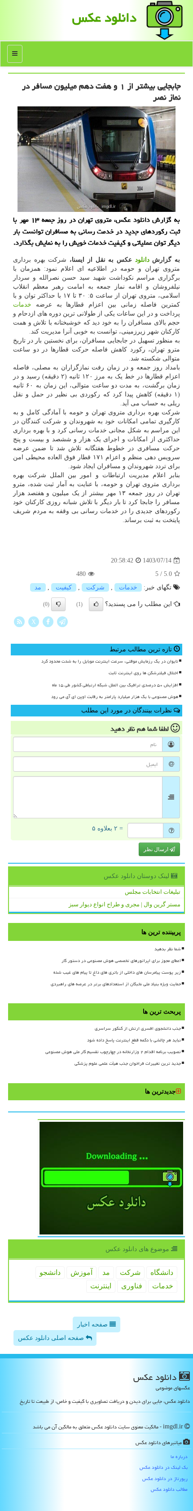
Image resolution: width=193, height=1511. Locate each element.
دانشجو (50, 1272)
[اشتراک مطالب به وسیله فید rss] (19, 621)
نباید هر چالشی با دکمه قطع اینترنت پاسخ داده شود (134, 1040)
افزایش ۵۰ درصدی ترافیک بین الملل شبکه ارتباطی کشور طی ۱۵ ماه (115, 685)
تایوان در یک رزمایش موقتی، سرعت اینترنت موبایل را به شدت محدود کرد (109, 661)
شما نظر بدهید (167, 948)
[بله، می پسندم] (96, 604)
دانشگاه (161, 1272)
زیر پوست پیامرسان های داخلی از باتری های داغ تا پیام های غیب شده (117, 972)
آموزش (81, 1272)
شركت (95, 587)
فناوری (131, 1286)
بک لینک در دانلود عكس (164, 1467)
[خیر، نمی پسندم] (58, 604)
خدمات (22, 304)
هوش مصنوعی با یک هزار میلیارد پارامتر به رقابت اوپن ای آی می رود (114, 696)
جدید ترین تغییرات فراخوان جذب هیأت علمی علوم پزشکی (128, 1063)
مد (38, 587)
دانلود (142, 259)
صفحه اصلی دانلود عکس (52, 1338)
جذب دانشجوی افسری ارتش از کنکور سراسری (138, 1028)
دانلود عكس (104, 17)
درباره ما (179, 1456)
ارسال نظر (157, 849)
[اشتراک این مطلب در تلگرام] (62, 621)
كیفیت (64, 587)
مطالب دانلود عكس (169, 1489)
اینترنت (100, 1286)
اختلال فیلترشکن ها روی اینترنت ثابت (143, 672)
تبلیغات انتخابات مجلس (152, 891)
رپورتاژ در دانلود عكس (165, 1478)
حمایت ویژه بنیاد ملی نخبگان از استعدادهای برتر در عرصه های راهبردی (116, 984)
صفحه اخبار (93, 1324)
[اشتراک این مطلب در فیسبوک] (48, 621)
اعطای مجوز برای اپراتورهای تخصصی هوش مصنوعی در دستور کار (121, 960)
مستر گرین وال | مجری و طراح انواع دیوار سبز (124, 904)
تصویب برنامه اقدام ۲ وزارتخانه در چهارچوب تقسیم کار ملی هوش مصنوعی (113, 1051)
